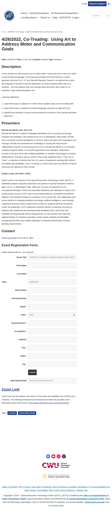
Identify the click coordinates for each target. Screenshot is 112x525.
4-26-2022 (12, 413)
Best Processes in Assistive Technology (70, 487)
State (23, 356)
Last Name (22, 274)
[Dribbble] (64, 456)
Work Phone (21, 290)
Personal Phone (19, 298)
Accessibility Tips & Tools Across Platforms (55, 490)
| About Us (45, 18)
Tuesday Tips (82, 490)
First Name (21, 265)
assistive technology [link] (62, 133)
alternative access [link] (12, 194)
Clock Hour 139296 (27, 413)
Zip (24, 364)
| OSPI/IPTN (65, 18)
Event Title (22, 257)
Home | (24, 13)
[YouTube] (53, 456)
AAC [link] (68, 108)
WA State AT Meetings (42, 487)
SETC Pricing (24, 487)
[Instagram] (59, 456)
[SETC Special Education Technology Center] (9, 16)
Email (84, 4)
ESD (24, 315)
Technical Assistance (39, 13)
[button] (78, 13)
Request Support (97, 4)
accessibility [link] (39, 194)
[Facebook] (48, 456)
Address (23, 339)
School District (19, 323)
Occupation (20, 331)
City (24, 348)
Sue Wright (12, 238)
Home (4, 32)
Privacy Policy (58, 505)
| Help (54, 18)
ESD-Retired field (18, 381)
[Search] (107, 15)
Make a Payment (9, 487)
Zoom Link (11, 389)
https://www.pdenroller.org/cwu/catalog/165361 (48, 403)
